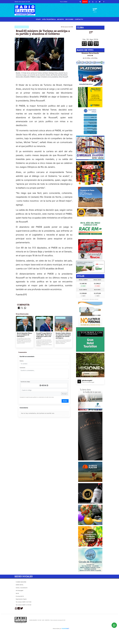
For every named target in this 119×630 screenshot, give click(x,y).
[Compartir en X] (22, 308)
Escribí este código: (25, 381)
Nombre (21, 360)
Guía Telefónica (49, 19)
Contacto (79, 19)
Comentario (22, 367)
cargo (72, 23)
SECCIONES (69, 19)
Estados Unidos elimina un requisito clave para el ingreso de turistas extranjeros (63, 335)
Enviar (65, 401)
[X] (92, 1)
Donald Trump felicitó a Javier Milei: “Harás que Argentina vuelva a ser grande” (44, 335)
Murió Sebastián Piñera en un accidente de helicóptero (24, 334)
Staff (38, 19)
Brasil (47, 23)
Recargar (64, 393)
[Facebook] (96, 1)
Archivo (60, 19)
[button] (80, 1)
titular (62, 23)
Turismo (54, 23)
